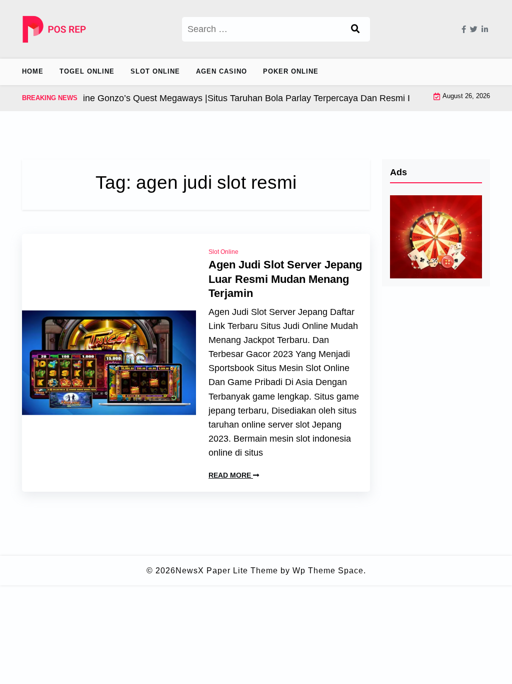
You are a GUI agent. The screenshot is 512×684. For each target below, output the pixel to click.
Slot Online (155, 71)
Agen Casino (221, 71)
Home (33, 71)
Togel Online (87, 71)
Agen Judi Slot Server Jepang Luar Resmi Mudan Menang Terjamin (285, 278)
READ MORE (230, 475)
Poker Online (290, 71)
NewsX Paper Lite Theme (227, 570)
